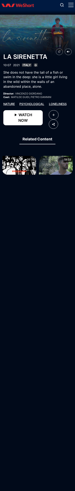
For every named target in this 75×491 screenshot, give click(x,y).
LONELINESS (58, 104)
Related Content (37, 139)
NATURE (9, 104)
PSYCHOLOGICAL (31, 104)
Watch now (25, 118)
